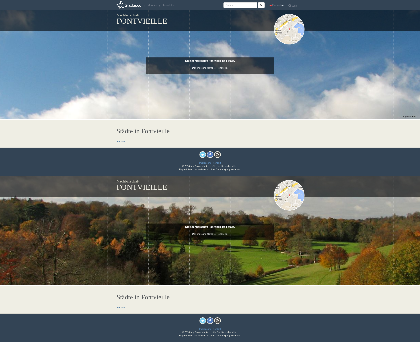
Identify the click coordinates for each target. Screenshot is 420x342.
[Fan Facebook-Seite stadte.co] (210, 154)
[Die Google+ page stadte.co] (217, 154)
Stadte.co (133, 5)
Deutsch (277, 5)
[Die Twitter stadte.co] (202, 154)
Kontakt (217, 162)
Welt (294, 5)
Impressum (205, 162)
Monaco (120, 141)
